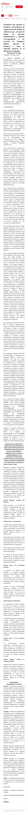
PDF (6, 15)
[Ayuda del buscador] (2, 6)
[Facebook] (19, 18)
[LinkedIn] (25, 18)
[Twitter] (17, 18)
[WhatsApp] (22, 18)
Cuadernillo (16, 15)
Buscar (20, 6)
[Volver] (2, 15)
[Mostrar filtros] (25, 6)
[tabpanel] (14, 414)
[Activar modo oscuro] (2, 10)
